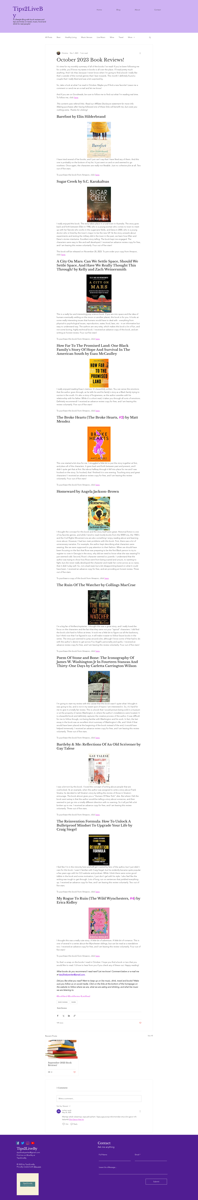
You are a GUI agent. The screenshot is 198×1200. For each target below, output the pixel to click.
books (74, 1002)
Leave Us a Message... (108, 1167)
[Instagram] (27, 1143)
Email (137, 1155)
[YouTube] (32, 1143)
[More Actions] (140, 1111)
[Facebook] (17, 1143)
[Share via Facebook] (58, 1016)
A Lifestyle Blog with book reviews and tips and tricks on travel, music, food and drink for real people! (29, 21)
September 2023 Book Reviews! (60, 1064)
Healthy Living (71, 37)
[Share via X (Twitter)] (63, 1016)
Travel (121, 37)
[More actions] (140, 53)
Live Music (101, 37)
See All (150, 1036)
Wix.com (37, 1167)
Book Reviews (62, 1008)
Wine (112, 37)
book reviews (63, 1002)
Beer (58, 37)
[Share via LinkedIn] (69, 1016)
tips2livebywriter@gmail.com (28, 1152)
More (130, 37)
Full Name (103, 1155)
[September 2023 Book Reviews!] (61, 1049)
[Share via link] (74, 1016)
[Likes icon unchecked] (63, 1124)
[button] (150, 37)
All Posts (48, 37)
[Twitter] (22, 1143)
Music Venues (86, 37)
